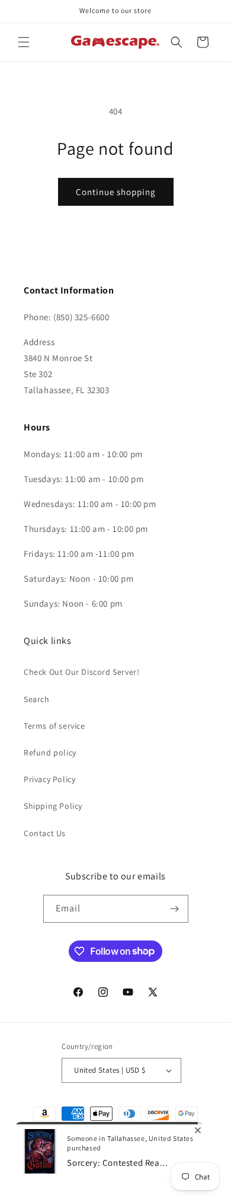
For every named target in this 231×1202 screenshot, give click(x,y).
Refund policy (50, 752)
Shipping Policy (53, 806)
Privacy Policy (49, 779)
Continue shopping (116, 191)
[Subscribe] (175, 909)
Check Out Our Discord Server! (81, 672)
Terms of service (54, 725)
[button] (24, 42)
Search (37, 699)
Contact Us (45, 833)
